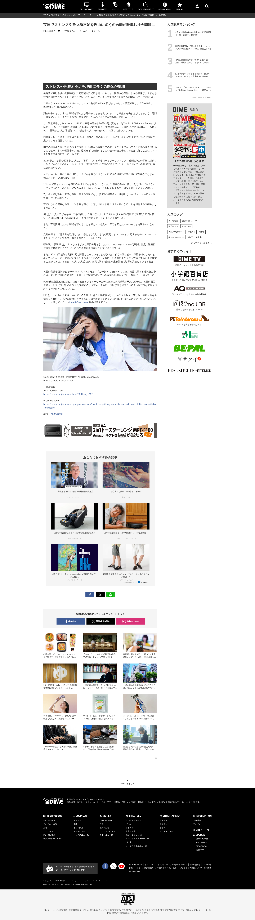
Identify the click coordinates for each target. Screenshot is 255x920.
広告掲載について (195, 868)
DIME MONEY (106, 820)
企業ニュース (202, 830)
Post (100, 594)
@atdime (72, 621)
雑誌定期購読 (148, 868)
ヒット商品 (78, 827)
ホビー (162, 827)
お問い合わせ (195, 864)
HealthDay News (78, 302)
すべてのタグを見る (200, 243)
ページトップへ (127, 783)
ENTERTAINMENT (172, 815)
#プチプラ (173, 226)
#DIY (190, 237)
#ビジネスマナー (176, 232)
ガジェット (48, 831)
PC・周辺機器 (49, 835)
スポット (163, 820)
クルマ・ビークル (133, 820)
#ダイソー (186, 226)
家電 (45, 827)
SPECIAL (200, 835)
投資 (101, 824)
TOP (45, 15)
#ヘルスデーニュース (90, 31)
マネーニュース (106, 835)
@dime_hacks (133, 621)
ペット (129, 842)
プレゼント (197, 824)
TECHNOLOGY (54, 815)
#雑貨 (201, 232)
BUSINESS (81, 815)
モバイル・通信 (50, 824)
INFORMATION (204, 815)
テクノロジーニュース (53, 838)
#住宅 (199, 237)
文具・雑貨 (130, 831)
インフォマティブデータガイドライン (172, 864)
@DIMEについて (135, 864)
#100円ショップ (189, 221)
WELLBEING (201, 842)
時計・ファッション (134, 835)
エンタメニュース (167, 831)
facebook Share (89, 594)
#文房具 (191, 232)
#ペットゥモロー (176, 237)
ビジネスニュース (81, 835)
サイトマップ (150, 864)
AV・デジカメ (49, 820)
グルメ (129, 824)
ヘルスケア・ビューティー (82, 15)
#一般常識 (173, 221)
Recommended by (131, 582)
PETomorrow (201, 846)
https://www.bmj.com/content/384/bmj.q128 (68, 394)
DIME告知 (197, 820)
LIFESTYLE (135, 815)
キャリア (77, 820)
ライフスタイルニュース (136, 846)
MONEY (107, 815)
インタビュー (79, 831)
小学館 (137, 868)
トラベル (130, 827)
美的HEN (200, 849)
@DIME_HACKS (102, 621)
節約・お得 (104, 827)
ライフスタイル (58, 15)
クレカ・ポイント (107, 831)
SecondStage (202, 839)
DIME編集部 (56, 414)
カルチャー (164, 824)
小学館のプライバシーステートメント (170, 868)
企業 (75, 824)
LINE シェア (110, 594)
